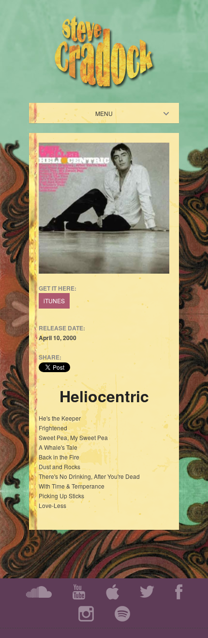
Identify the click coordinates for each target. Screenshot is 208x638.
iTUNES (54, 300)
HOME (112, 113)
